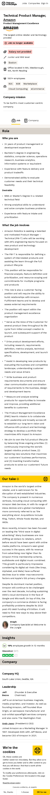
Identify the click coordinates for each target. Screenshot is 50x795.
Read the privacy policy (11, 783)
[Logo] (9, 3)
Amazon (9, 20)
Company (33, 120)
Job (18, 120)
